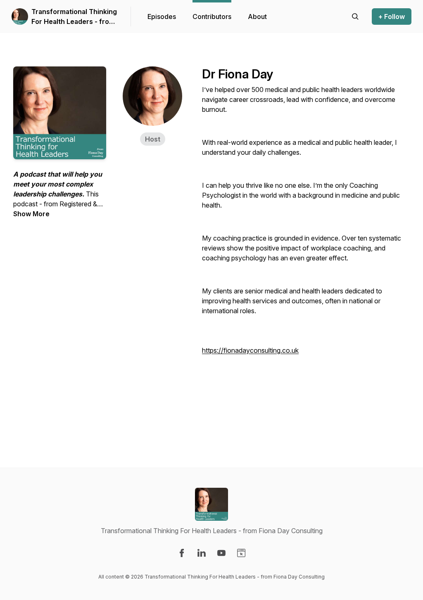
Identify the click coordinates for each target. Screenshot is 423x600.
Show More (31, 214)
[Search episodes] (355, 16)
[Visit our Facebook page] (182, 553)
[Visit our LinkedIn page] (201, 553)
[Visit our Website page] (241, 553)
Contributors (211, 16)
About (257, 16)
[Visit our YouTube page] (221, 553)
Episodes (161, 16)
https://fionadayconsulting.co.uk (250, 350)
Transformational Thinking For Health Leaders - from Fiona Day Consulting (74, 16)
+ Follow (391, 16)
